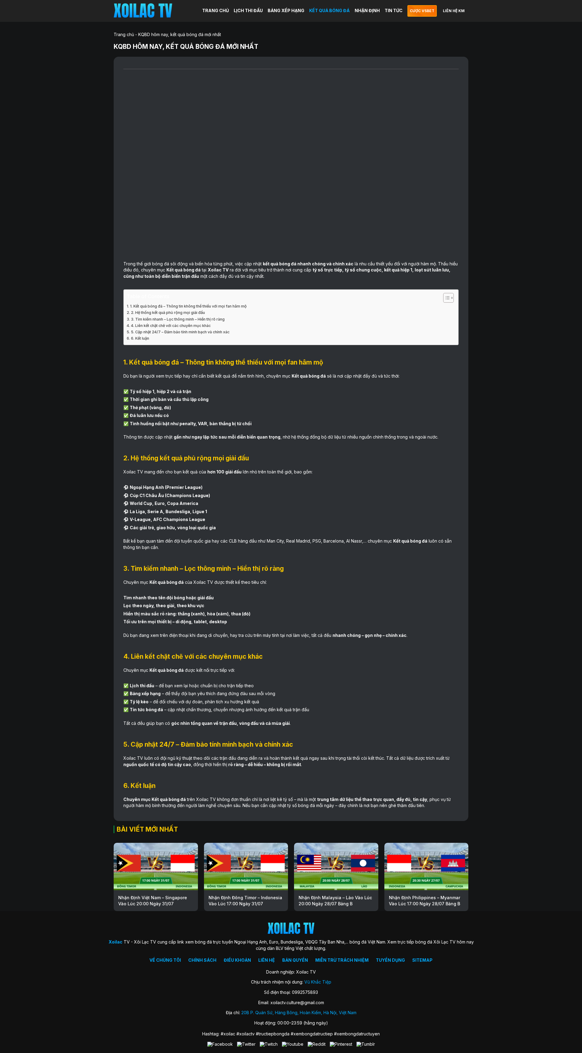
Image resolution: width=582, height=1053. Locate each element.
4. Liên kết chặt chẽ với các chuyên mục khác (171, 325)
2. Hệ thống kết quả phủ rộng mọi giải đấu (168, 312)
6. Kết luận (140, 338)
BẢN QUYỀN (295, 960)
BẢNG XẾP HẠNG (286, 10)
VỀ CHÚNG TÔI (165, 960)
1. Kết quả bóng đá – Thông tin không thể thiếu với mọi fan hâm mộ (188, 306)
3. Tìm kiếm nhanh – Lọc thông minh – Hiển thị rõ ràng (178, 319)
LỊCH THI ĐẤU (248, 10)
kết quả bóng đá (279, 263)
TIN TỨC (394, 10)
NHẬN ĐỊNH (367, 10)
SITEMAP (422, 960)
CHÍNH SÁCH (202, 960)
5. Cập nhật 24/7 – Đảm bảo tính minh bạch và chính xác (180, 332)
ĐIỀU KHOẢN (237, 960)
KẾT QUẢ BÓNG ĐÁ (329, 10)
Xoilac (215, 269)
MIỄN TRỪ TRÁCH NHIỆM (342, 960)
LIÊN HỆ (266, 960)
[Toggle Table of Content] (445, 298)
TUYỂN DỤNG (390, 960)
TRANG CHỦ (215, 10)
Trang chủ (124, 34)
